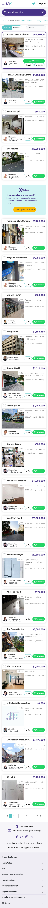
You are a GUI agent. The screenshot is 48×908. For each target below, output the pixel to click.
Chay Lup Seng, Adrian (14, 580)
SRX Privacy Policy (15, 843)
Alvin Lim (11, 729)
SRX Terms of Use (33, 843)
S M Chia (11, 321)
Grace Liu (11, 654)
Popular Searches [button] (9, 892)
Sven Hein (12, 61)
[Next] (41, 816)
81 (37, 816)
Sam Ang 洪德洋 (14, 393)
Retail (23, 21)
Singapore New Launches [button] (12, 874)
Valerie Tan (12, 617)
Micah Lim (12, 137)
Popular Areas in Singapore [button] (13, 897)
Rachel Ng (12, 765)
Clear (4, 21)
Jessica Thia (12, 692)
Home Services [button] (8, 880)
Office (30, 21)
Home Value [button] (7, 863)
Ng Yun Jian (12, 470)
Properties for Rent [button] (10, 886)
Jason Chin (12, 101)
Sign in (42, 4)
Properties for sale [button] (9, 857)
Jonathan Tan (13, 802)
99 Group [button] (6, 903)
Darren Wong (13, 357)
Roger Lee (12, 431)
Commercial (14, 21)
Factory (38, 21)
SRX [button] (3, 869)
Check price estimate (25, 210)
